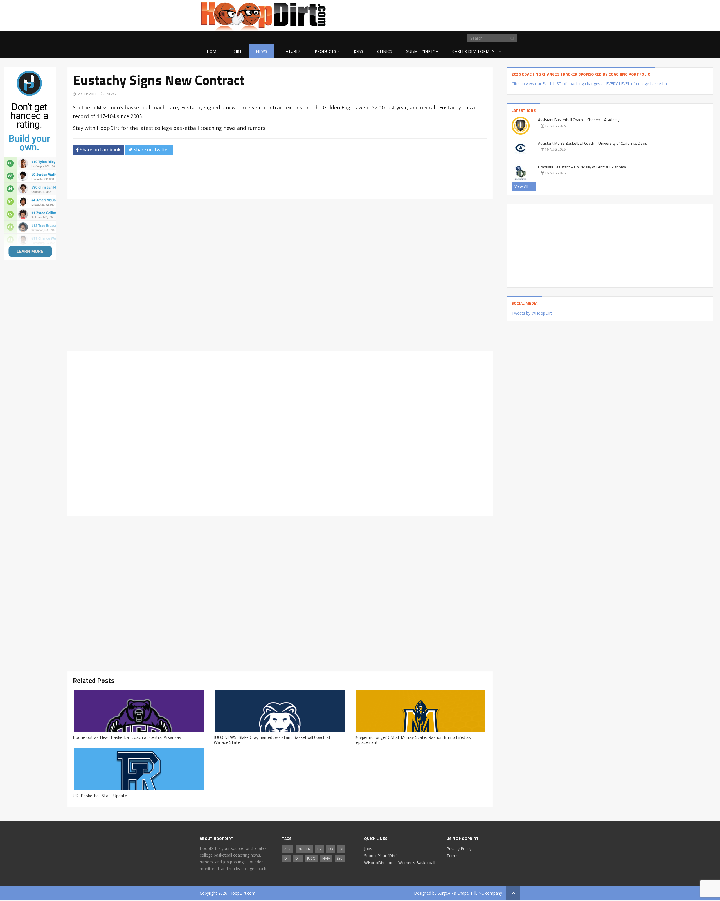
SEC (340, 858)
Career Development (474, 51)
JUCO (311, 858)
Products (325, 51)
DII (286, 858)
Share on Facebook (99, 149)
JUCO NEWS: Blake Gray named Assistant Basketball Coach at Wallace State (272, 740)
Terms (452, 855)
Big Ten (304, 848)
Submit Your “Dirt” (380, 855)
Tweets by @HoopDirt (532, 313)
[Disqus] (279, 432)
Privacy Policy (459, 848)
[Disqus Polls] (280, 275)
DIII (297, 858)
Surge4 (444, 893)
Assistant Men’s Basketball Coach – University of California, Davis (592, 143)
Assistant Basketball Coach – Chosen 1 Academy (579, 120)
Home (213, 51)
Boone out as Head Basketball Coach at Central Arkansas (127, 737)
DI (341, 848)
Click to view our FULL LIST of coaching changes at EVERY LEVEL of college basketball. (590, 83)
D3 (330, 848)
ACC (287, 848)
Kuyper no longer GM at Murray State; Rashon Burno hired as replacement (413, 740)
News (261, 51)
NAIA (326, 858)
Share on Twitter (150, 149)
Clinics (384, 51)
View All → (523, 186)
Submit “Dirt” (420, 51)
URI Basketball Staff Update (100, 795)
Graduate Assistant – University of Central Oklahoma (582, 167)
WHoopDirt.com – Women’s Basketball (399, 862)
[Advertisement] (475, 15)
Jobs (358, 51)
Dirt (237, 51)
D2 (319, 848)
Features (291, 51)
